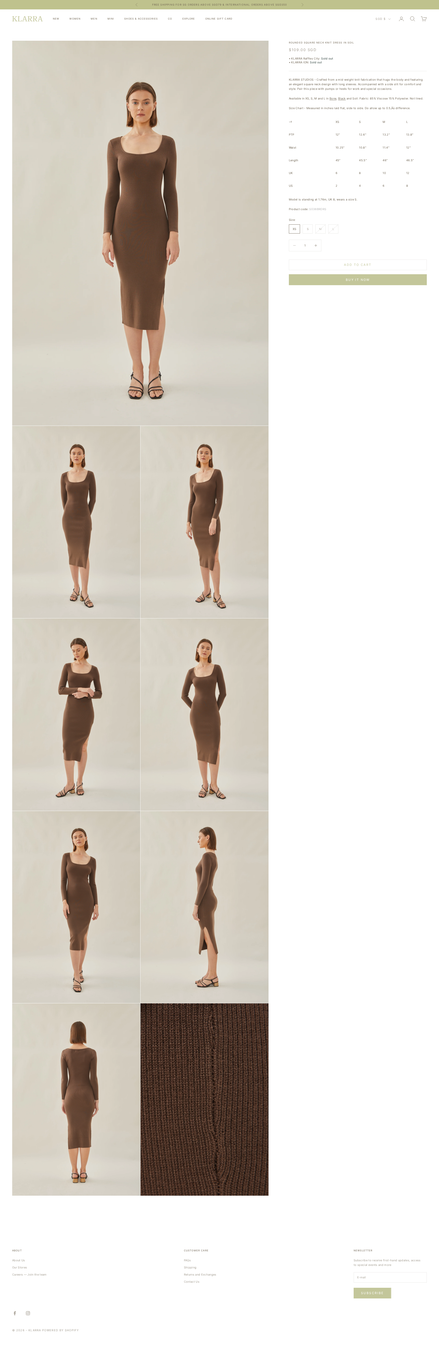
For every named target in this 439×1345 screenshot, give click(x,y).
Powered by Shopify (60, 1330)
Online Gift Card (218, 18)
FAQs (187, 1260)
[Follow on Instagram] (27, 1313)
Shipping (190, 1267)
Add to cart (357, 265)
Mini (110, 18)
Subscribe (372, 1293)
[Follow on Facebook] (14, 1313)
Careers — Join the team (29, 1274)
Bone (333, 98)
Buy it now (358, 280)
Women (75, 18)
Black (342, 98)
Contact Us (191, 1281)
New (56, 18)
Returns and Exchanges (200, 1274)
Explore (188, 18)
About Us (18, 1260)
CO (170, 18)
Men (94, 18)
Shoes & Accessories (141, 18)
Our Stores (19, 1267)
